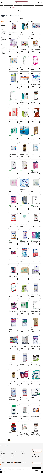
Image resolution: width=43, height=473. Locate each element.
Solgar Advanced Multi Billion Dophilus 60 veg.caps (13, 364)
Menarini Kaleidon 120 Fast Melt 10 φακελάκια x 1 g (13, 276)
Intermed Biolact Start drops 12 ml (13, 32)
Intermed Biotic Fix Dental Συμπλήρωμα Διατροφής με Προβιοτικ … (12, 155)
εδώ (10, 470)
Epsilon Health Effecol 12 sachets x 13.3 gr (35, 189)
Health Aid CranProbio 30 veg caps (35, 67)
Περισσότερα (36, 470)
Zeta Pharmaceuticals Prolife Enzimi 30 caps (35, 84)
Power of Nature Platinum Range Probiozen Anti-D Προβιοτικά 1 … (35, 207)
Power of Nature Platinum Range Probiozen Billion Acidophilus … (35, 224)
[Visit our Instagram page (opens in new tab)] (35, 456)
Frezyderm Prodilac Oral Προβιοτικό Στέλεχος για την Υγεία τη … (35, 364)
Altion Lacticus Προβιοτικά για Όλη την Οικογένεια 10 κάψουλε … (35, 242)
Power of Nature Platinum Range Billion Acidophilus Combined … (35, 434)
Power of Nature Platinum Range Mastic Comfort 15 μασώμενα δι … (24, 434)
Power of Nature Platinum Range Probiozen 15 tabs (35, 102)
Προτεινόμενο (2, 15)
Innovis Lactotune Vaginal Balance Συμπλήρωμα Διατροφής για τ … (13, 189)
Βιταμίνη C (3, 33)
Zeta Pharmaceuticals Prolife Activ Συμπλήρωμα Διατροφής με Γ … (24, 381)
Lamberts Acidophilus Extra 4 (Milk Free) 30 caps (35, 346)
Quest (4, 51)
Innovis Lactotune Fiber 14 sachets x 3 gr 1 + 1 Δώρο (24, 311)
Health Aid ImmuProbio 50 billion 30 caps (13, 294)
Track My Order (23, 453)
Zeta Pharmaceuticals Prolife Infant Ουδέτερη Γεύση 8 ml (13, 207)
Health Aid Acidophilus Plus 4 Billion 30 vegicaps (35, 119)
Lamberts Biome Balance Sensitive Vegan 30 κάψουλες (24, 259)
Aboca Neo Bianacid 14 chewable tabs (24, 416)
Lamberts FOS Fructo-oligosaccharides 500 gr (12, 399)
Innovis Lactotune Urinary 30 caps (13, 119)
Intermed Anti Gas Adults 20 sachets (13, 346)
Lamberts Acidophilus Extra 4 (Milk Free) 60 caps (13, 329)
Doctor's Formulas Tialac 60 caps (13, 416)
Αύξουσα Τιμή (2, 16)
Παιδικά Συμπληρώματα (4, 35)
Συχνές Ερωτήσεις (2, 458)
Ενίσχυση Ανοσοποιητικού (4, 37)
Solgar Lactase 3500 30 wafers (24, 154)
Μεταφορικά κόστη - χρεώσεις (14, 451)
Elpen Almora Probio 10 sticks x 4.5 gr (35, 381)
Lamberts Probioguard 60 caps (23, 329)
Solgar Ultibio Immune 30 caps (12, 381)
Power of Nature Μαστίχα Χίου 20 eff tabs (24, 67)
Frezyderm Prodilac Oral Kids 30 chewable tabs (13, 311)
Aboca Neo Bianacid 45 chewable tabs (24, 346)
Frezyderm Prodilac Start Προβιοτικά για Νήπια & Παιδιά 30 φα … (24, 119)
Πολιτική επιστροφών (2, 453)
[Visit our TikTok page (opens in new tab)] (38, 456)
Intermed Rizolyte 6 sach (23, 189)
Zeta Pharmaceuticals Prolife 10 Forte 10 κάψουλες (13, 259)
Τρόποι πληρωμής (13, 453)
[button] (2, 2)
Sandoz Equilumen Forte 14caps (35, 416)
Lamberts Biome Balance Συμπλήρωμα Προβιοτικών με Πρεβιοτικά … (12, 242)
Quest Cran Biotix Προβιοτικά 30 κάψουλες (35, 259)
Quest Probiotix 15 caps (12, 84)
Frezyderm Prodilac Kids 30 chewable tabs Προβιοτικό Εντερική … (35, 49)
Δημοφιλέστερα (7, 15)
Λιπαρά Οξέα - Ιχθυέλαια (3, 32)
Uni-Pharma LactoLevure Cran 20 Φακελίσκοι (24, 49)
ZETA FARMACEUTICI (4, 53)
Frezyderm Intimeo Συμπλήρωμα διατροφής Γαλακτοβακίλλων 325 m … (13, 50)
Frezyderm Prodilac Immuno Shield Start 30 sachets (24, 32)
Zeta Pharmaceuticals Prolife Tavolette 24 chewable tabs (34, 172)
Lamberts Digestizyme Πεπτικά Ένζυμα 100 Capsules (24, 364)
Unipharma (4, 47)
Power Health (4, 48)
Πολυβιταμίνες (4, 39)
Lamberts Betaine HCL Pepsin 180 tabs (24, 399)
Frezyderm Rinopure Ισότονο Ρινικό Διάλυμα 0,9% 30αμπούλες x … (35, 154)
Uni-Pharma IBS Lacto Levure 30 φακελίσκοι (35, 32)
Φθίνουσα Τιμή (17, 15)
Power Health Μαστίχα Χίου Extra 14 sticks (35, 311)
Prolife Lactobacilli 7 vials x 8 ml (24, 84)
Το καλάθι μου (23, 451)
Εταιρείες (1, 451)
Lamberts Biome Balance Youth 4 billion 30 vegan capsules (24, 242)
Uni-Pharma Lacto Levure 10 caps (13, 67)
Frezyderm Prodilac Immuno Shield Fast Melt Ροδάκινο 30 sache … (24, 102)
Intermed (4, 44)
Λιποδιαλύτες (3, 40)
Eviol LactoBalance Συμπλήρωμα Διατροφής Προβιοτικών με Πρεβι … (24, 224)
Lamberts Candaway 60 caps (34, 294)
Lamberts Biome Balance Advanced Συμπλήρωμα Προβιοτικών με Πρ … (13, 224)
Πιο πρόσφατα (12, 15)
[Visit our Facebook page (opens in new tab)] (32, 456)
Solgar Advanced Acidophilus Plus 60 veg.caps (35, 329)
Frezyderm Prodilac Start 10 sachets (24, 294)
